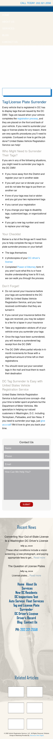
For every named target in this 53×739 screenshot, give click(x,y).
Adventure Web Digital (37, 735)
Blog (5, 35)
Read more (39, 557)
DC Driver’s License (26, 614)
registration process (27, 118)
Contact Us (10, 42)
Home (5, 15)
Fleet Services (35, 601)
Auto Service (17, 601)
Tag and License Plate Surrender (26, 607)
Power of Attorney (26, 267)
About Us (8, 22)
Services (8, 28)
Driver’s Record (26, 618)
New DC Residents (26, 592)
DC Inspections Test (26, 597)
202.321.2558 (29, 629)
